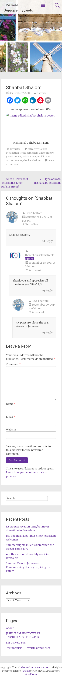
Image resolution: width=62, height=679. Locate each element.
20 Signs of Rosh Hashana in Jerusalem (47, 182)
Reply (49, 240)
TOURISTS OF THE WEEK (23, 637)
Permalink (31, 224)
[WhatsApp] (25, 100)
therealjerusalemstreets (39, 255)
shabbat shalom (32, 160)
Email (10, 416)
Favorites (15, 149)
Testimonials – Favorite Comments (28, 648)
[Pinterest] (40, 100)
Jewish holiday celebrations (21, 156)
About (10, 628)
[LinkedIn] (33, 100)
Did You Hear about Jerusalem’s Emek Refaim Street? (14, 182)
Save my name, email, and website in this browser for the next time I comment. (28, 450)
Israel (23, 152)
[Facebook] (10, 100)
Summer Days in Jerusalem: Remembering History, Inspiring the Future (28, 567)
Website (11, 429)
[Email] (48, 100)
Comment (13, 364)
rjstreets (41, 93)
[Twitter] (17, 100)
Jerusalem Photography (40, 152)
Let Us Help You (16, 642)
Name (11, 403)
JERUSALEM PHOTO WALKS (23, 633)
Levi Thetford (33, 213)
